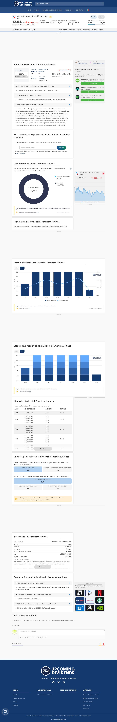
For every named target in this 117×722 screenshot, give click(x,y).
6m (87, 202)
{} (43, 637)
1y (89, 202)
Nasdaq (93, 17)
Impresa (94, 30)
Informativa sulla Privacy (91, 695)
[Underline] (25, 637)
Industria (101, 17)
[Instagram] (63, 682)
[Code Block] (38, 637)
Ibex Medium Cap (19, 698)
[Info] (70, 168)
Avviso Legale (88, 702)
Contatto (86, 709)
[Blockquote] (35, 637)
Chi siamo (86, 705)
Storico (79, 30)
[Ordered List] (30, 637)
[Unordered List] (33, 637)
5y (91, 202)
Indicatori (72, 30)
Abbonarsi (61, 148)
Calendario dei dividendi (44, 695)
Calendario (63, 30)
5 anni (16, 268)
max (94, 202)
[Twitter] (58, 682)
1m (84, 202)
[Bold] (20, 637)
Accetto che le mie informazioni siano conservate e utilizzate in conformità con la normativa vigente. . (41, 152)
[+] (46, 637)
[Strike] (28, 637)
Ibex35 (15, 695)
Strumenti (86, 30)
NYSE (15, 702)
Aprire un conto (93, 83)
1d (81, 202)
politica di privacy (20, 153)
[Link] (40, 637)
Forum (101, 30)
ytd (98, 202)
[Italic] (22, 637)
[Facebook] (53, 682)
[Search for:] (69, 4)
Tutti (22, 268)
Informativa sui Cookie (90, 698)
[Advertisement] (58, 46)
